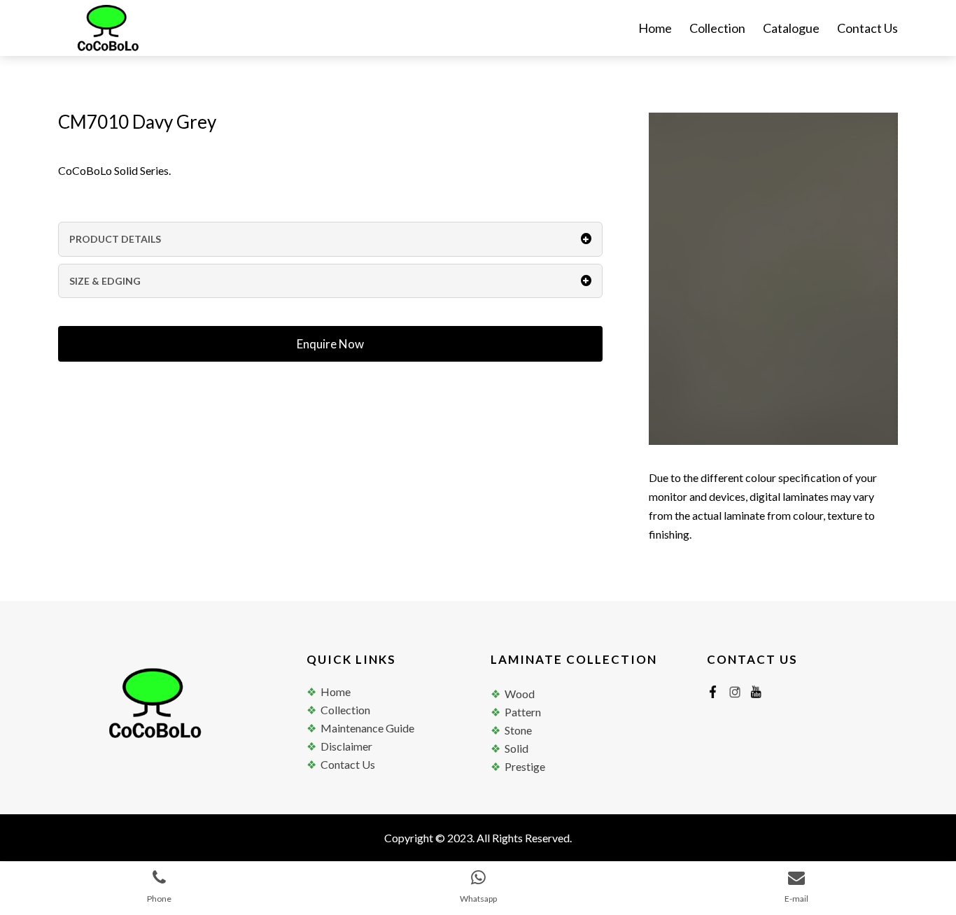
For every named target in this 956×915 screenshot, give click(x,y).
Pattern (523, 711)
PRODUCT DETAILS (115, 239)
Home (655, 29)
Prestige (525, 766)
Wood (520, 693)
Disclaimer (346, 746)
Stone (518, 730)
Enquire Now (330, 343)
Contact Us (867, 29)
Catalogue (791, 29)
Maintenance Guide (367, 728)
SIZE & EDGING (105, 281)
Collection (717, 29)
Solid (516, 748)
